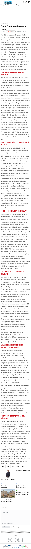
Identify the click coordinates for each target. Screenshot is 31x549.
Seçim (17, 466)
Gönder (6, 527)
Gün (13, 466)
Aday (3, 466)
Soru (23, 466)
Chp (8, 466)
